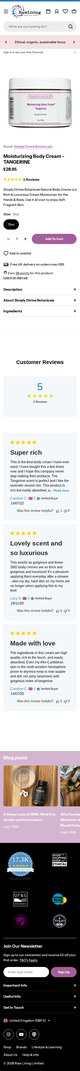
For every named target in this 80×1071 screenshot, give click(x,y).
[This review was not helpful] (65, 511)
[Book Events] (48, 11)
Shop (7, 1047)
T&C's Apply (28, 960)
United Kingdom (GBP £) (27, 1020)
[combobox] (40, 26)
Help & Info (30, 1055)
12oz (11, 224)
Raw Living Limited (29, 1063)
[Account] (56, 11)
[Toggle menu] (6, 11)
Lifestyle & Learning (47, 1047)
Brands (21, 1047)
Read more (61, 490)
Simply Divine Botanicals (33, 146)
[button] (6, 42)
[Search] (70, 26)
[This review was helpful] (57, 511)
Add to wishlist (20, 253)
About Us (10, 1055)
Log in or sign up (15, 278)
